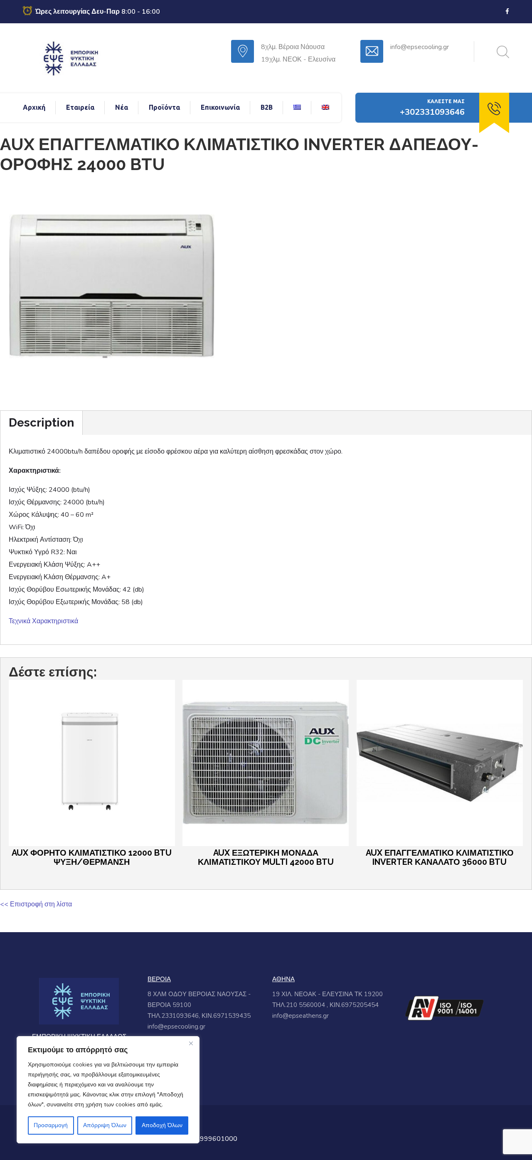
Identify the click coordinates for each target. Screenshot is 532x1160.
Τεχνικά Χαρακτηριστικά (43, 621)
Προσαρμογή (51, 1125)
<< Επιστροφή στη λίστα (36, 904)
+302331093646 (432, 112)
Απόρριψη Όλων (104, 1125)
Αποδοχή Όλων (162, 1125)
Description (41, 422)
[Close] (191, 1043)
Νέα (121, 107)
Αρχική (34, 107)
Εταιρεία (80, 107)
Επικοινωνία (220, 107)
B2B (267, 107)
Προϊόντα (164, 107)
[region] (108, 1089)
